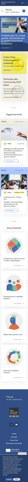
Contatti (14, 434)
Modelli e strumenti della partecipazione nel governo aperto (13, 204)
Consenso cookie (22, 453)
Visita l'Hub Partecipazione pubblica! (11, 60)
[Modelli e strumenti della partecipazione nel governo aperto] (14, 181)
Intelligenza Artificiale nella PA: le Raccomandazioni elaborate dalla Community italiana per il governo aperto (14, 153)
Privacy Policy (14, 440)
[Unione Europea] (14, 451)
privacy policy (17, 469)
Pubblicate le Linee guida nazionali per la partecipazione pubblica (13, 39)
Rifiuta (16, 479)
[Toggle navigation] (2, 10)
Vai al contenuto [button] (5, 47)
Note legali (14, 437)
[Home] (12, 11)
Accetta (9, 479)
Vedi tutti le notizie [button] (19, 121)
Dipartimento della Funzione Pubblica (8, 2)
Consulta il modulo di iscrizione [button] (11, 97)
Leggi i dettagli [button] (7, 70)
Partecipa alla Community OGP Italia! (12, 82)
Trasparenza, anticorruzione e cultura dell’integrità (13, 260)
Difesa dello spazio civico (13, 334)
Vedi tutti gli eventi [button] (19, 170)
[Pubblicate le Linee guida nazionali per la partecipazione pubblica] (14, 25)
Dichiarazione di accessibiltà (14, 443)
